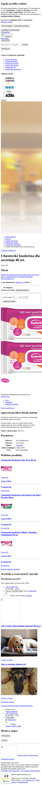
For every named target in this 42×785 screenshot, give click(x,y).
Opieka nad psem (11, 241)
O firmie (4, 740)
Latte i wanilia (6, 277)
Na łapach (21, 277)
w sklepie (28, 596)
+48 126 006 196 (11, 587)
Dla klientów (6, 736)
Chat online (10, 717)
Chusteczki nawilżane (13, 245)
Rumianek (29, 277)
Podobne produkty (11, 404)
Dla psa (8, 239)
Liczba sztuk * (8, 297)
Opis (7, 400)
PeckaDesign (23, 782)
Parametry (9, 402)
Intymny (14, 277)
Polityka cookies (7, 22)
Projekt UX (30, 780)
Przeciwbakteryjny (7, 279)
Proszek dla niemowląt (9, 275)
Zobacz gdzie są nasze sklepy (27, 755)
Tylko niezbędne (7, 26)
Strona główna (10, 237)
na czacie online (17, 591)
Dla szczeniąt (22, 275)
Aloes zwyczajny (33, 275)
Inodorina (19, 445)
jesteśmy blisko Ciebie (13, 726)
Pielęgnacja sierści (11, 243)
